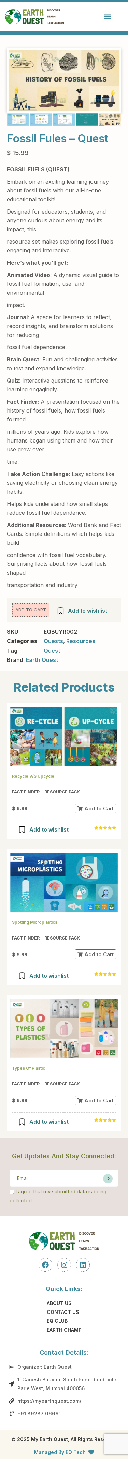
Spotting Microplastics (34, 922)
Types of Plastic (28, 1068)
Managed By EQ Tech (60, 1452)
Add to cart (30, 609)
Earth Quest (42, 659)
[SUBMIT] (108, 1178)
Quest (52, 650)
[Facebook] (45, 1265)
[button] (107, 16)
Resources (80, 641)
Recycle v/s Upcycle (33, 776)
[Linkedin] (83, 1265)
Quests (53, 641)
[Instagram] (64, 1265)
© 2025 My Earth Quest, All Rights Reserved (64, 1439)
